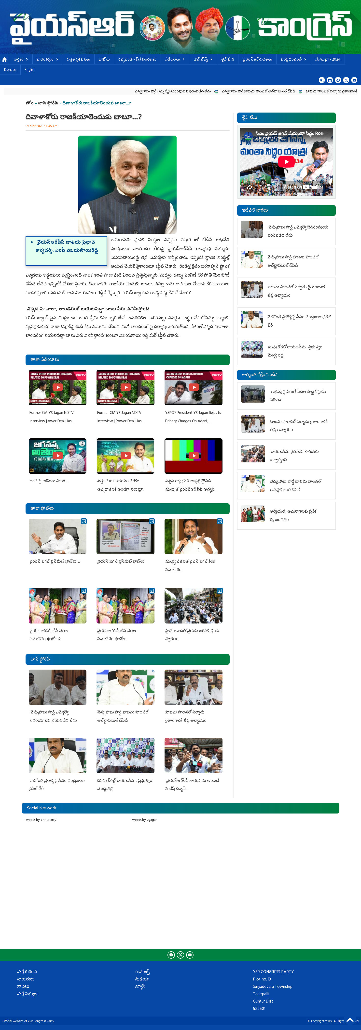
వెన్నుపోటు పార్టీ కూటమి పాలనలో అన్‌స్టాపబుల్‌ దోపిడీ (211, 92)
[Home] (180, 27)
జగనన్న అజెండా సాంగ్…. (49, 481)
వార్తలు (18, 60)
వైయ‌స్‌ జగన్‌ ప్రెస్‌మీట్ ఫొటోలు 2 (54, 562)
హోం (30, 103)
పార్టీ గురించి (27, 972)
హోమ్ (4, 60)
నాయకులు (26, 980)
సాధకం (23, 987)
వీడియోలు (172, 60)
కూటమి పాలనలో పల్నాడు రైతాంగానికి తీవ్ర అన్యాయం (295, 92)
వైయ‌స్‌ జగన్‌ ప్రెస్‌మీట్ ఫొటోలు (120, 562)
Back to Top (350, 1019)
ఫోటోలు (104, 60)
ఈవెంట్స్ (142, 972)
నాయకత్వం (45, 60)
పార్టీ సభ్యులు (28, 994)
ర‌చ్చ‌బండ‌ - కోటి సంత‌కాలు (137, 60)
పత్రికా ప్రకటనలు (78, 60)
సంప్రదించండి (291, 60)
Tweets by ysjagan (143, 820)
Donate (10, 70)
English (30, 70)
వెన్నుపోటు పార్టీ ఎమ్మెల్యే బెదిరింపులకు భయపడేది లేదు (125, 92)
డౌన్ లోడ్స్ (201, 60)
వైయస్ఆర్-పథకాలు (257, 60)
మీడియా (142, 980)
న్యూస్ (140, 987)
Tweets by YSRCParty (40, 820)
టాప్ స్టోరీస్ (48, 103)
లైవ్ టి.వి (227, 60)
